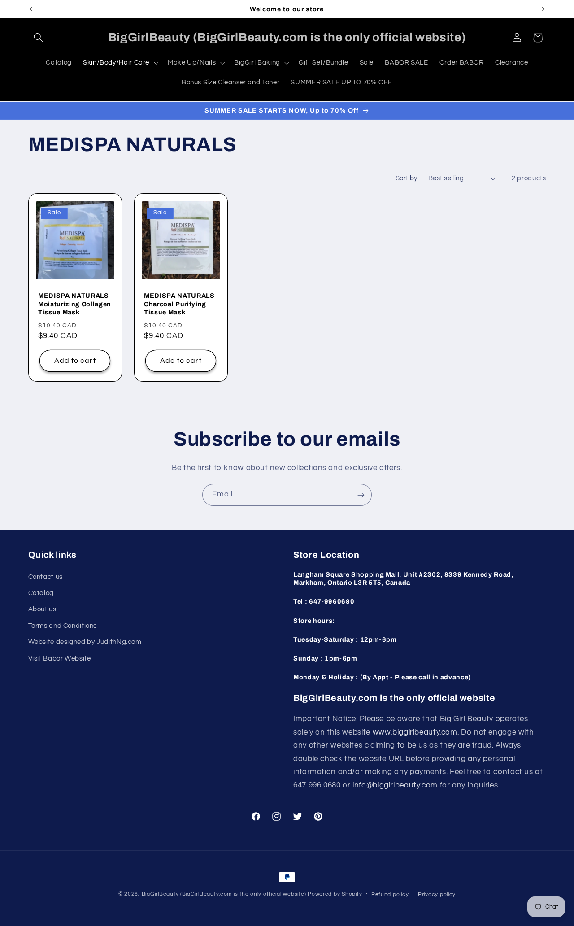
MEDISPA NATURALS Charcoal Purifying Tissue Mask (179, 304)
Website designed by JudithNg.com (85, 642)
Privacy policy (437, 894)
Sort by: (407, 178)
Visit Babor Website (59, 658)
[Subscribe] (361, 495)
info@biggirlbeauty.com (396, 785)
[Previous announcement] (31, 9)
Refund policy (390, 894)
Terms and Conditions (62, 625)
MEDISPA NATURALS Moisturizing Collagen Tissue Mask (74, 304)
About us (42, 609)
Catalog (41, 592)
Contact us (45, 576)
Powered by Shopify (335, 893)
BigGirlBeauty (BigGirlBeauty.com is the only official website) (224, 893)
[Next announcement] (543, 9)
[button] (38, 37)
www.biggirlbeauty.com (415, 732)
